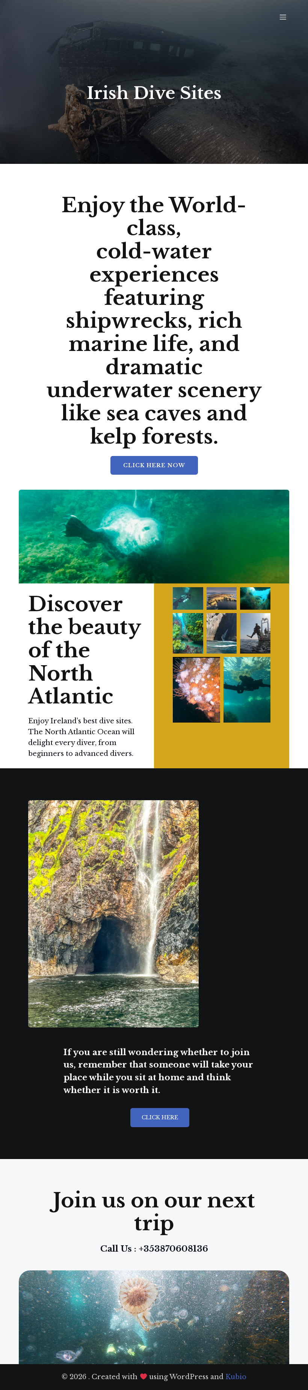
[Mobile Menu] (282, 16)
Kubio (235, 1377)
